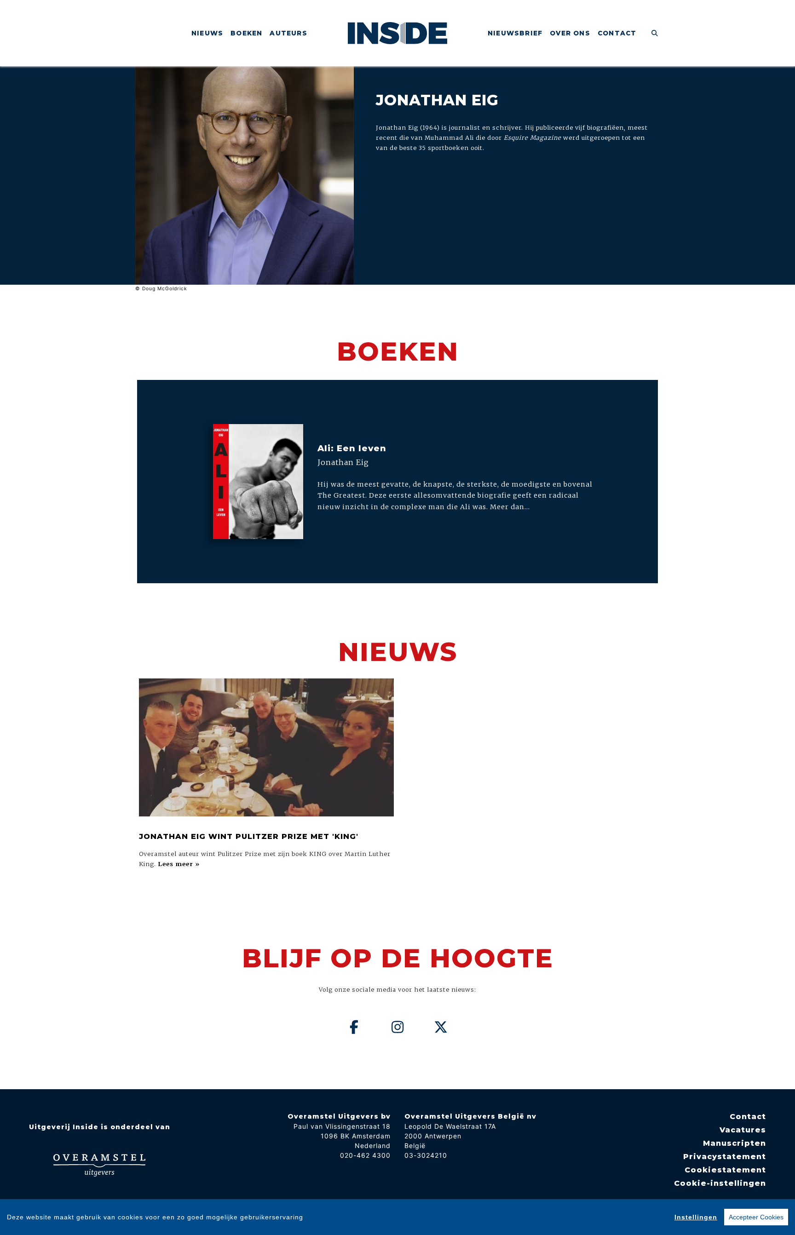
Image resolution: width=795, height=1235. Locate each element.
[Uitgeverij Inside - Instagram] (397, 1027)
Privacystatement (724, 1156)
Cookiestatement (725, 1170)
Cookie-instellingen (720, 1183)
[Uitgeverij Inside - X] (441, 1027)
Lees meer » (179, 863)
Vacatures (743, 1130)
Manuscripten (734, 1143)
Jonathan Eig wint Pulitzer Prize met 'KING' (248, 836)
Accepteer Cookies (756, 1217)
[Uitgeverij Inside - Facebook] (354, 1027)
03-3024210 (425, 1155)
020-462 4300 (365, 1155)
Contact (617, 33)
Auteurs (288, 33)
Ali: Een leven (351, 448)
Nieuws (207, 33)
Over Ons (570, 33)
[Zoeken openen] (654, 33)
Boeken (246, 33)
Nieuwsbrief (515, 33)
